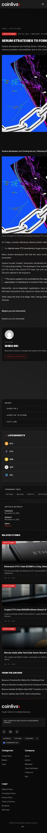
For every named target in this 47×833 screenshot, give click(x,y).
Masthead (28, 764)
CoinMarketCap (12, 742)
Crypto (30, 494)
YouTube (18, 738)
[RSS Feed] (4, 732)
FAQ (26, 776)
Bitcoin (9, 494)
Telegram (29, 738)
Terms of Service (8, 802)
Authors (28, 760)
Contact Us (29, 772)
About (27, 756)
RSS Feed (5, 810)
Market (4, 760)
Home (4, 28)
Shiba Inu (8, 526)
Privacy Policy (7, 797)
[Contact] (10, 732)
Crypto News (15, 28)
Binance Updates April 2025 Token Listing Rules (21, 694)
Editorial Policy (7, 789)
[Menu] (43, 4)
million (20, 494)
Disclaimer (5, 806)
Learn (4, 764)
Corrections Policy (9, 793)
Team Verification (31, 768)
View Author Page (16, 356)
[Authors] (17, 732)
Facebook (7, 738)
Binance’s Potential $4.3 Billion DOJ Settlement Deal (23, 680)
